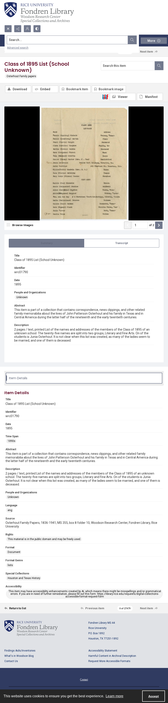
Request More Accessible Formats (109, 661)
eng (10, 510)
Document (14, 552)
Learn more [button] (114, 696)
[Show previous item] (127, 225)
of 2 (151, 225)
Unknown (22, 297)
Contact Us (11, 661)
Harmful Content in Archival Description (112, 655)
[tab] (46, 243)
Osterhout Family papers (21, 76)
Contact (84, 679)
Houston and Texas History (24, 578)
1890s (11, 441)
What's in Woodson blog (19, 655)
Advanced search (17, 47)
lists (10, 565)
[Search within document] (159, 65)
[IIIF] (105, 96)
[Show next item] (159, 225)
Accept (153, 696)
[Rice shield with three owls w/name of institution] (39, 12)
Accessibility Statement (102, 650)
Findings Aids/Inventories (19, 650)
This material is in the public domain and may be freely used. (44, 539)
